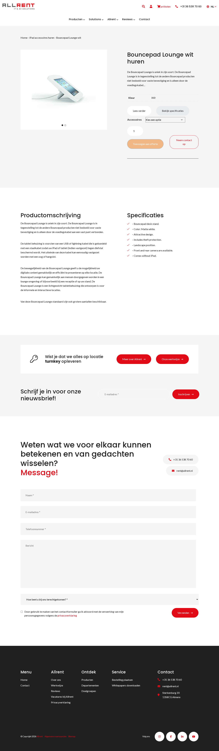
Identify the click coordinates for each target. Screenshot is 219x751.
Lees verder (139, 110)
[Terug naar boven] (213, 745)
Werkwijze (57, 685)
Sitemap (71, 736)
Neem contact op (184, 142)
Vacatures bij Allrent (62, 696)
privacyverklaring (67, 615)
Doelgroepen (88, 690)
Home (24, 37)
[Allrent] (18, 6)
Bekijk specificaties (173, 110)
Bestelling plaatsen (122, 679)
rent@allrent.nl (184, 470)
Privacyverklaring (61, 702)
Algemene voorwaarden (56, 736)
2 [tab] (65, 125)
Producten (87, 679)
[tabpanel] (64, 90)
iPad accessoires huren (41, 37)
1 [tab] (62, 125)
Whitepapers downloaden (126, 685)
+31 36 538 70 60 (183, 459)
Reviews (55, 690)
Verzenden (183, 612)
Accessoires (134, 119)
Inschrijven (184, 394)
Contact (25, 685)
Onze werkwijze (171, 359)
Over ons (56, 679)
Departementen (90, 685)
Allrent (40, 736)
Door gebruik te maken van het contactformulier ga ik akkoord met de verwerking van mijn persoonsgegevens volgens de (74, 613)
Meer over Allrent (132, 359)
